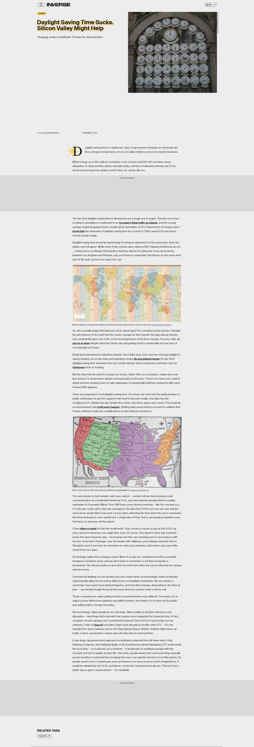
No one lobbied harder (147, 359)
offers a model (88, 528)
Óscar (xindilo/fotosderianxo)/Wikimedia (218, 22)
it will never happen (108, 407)
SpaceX (98, 624)
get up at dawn (81, 343)
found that (78, 231)
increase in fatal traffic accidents (138, 222)
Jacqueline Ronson (50, 133)
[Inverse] (58, 4)
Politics (43, 736)
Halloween (78, 367)
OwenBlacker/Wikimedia (139, 490)
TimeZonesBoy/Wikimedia (161, 325)
